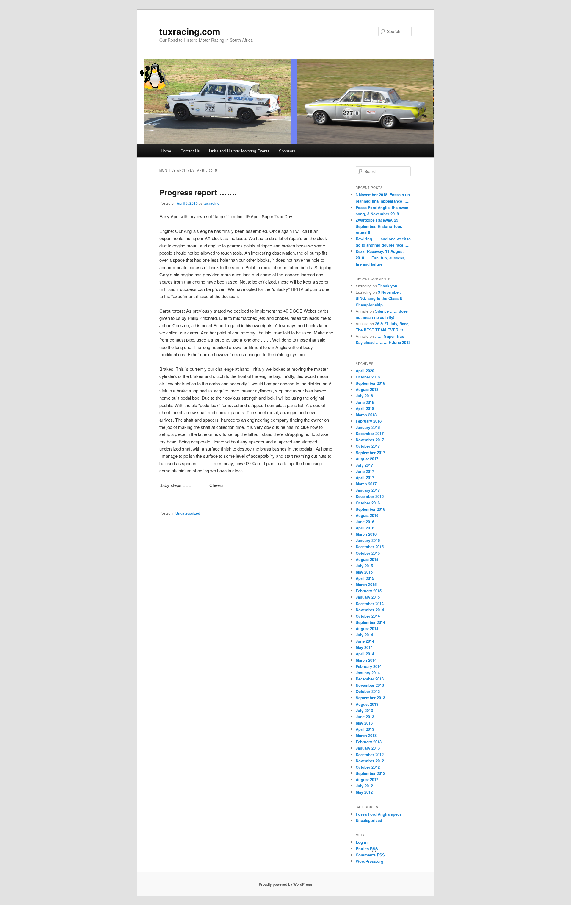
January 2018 (368, 427)
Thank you (387, 286)
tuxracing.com (189, 31)
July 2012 (364, 786)
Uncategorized (187, 513)
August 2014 (367, 628)
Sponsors (287, 151)
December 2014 (370, 603)
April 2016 (365, 528)
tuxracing (211, 203)
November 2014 (370, 610)
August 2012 (367, 779)
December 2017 (370, 433)
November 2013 (370, 685)
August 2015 (367, 559)
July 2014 (364, 635)
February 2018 (369, 421)
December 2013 (370, 679)
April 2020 (365, 370)
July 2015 (364, 565)
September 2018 (370, 383)
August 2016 (367, 515)
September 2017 (370, 452)
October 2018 (368, 377)
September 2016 (370, 509)
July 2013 (364, 710)
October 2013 (368, 691)
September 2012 (370, 773)
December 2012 (370, 754)
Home (166, 151)
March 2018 (366, 415)
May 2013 (364, 723)
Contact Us (190, 151)
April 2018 (365, 408)
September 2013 (370, 697)
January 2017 (368, 490)
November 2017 (370, 440)
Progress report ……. (198, 192)
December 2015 (370, 546)
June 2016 (365, 521)
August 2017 (367, 459)
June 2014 (365, 641)
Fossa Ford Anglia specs (378, 814)
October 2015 (368, 553)
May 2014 (364, 647)
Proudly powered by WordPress (285, 884)
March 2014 (366, 660)
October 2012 (368, 767)
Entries (367, 848)
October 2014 (368, 616)
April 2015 (365, 578)
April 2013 (365, 729)
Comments (370, 855)
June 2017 (365, 471)
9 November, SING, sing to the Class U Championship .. (379, 298)
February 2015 (369, 591)
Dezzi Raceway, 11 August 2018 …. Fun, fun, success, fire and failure (380, 257)
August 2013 (367, 704)
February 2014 (369, 666)
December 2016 (370, 496)
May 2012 (364, 792)
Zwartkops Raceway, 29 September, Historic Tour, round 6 (379, 226)
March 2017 (366, 484)
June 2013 (365, 716)
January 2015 (368, 597)
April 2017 (365, 477)
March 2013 (366, 735)
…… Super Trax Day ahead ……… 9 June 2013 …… (383, 342)
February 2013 (369, 741)
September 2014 (370, 622)
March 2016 (366, 534)
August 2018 (367, 389)
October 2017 (368, 446)
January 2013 (368, 748)
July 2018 (364, 395)
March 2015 (366, 584)
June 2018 (365, 402)
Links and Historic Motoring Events (239, 151)
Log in (362, 842)
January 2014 (368, 672)
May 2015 (364, 572)
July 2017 (364, 465)
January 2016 (368, 540)
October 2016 (368, 503)
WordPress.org (369, 861)
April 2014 (365, 654)
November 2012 (370, 761)
